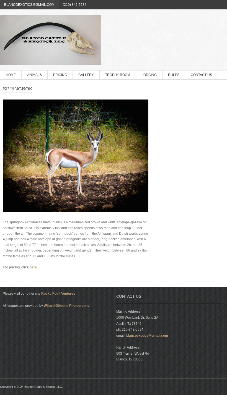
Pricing (60, 75)
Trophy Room (117, 75)
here (33, 267)
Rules (173, 75)
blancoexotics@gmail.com (29, 5)
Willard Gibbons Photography (66, 306)
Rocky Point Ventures (58, 293)
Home (11, 75)
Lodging (149, 75)
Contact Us (201, 75)
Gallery (86, 75)
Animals (34, 75)
